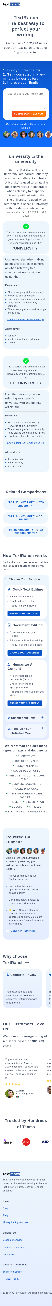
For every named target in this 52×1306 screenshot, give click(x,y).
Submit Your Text (21, 717)
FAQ (5, 1215)
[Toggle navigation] (45, 4)
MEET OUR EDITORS (23, 931)
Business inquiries (13, 1247)
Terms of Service (12, 1272)
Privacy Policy (11, 1279)
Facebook (8, 1254)
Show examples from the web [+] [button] (25, 319)
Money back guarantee (16, 1222)
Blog (5, 1208)
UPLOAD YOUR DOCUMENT (24, 653)
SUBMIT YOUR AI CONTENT (25, 703)
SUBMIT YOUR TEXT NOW (28, 114)
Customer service (13, 1240)
